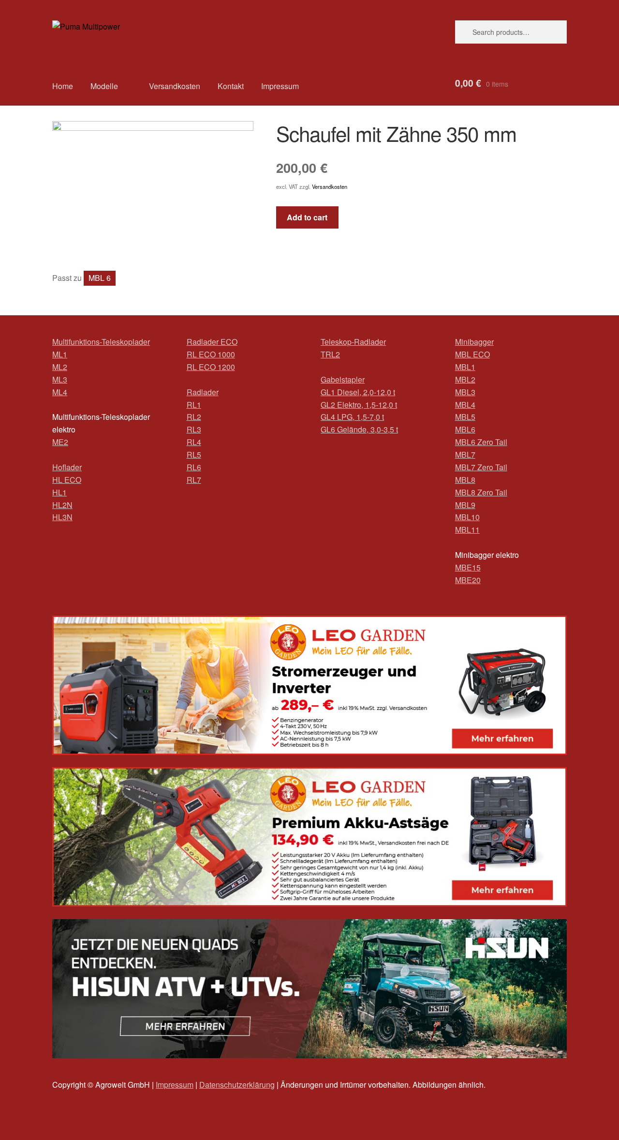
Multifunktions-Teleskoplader (101, 341)
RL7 (194, 479)
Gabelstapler (343, 379)
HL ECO (66, 479)
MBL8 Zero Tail (481, 492)
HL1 (59, 492)
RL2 (194, 416)
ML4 (59, 392)
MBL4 (465, 404)
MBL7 (465, 454)
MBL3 (465, 392)
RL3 (194, 429)
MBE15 (468, 567)
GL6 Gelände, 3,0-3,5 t (359, 429)
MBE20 (468, 579)
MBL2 (465, 379)
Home (62, 86)
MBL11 (467, 529)
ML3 (59, 379)
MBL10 (467, 517)
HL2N (62, 504)
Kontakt (231, 86)
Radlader (203, 392)
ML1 (59, 354)
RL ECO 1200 (211, 366)
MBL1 (465, 366)
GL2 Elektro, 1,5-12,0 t (359, 404)
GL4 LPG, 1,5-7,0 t (352, 416)
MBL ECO (472, 354)
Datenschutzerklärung (237, 1084)
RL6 (194, 467)
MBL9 (465, 504)
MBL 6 (99, 277)
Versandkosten (174, 86)
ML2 (59, 366)
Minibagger (474, 341)
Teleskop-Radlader (353, 341)
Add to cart (307, 217)
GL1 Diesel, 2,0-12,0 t (358, 392)
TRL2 (330, 354)
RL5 (194, 454)
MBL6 (465, 429)
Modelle (104, 86)
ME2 (60, 441)
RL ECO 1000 (211, 354)
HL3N (62, 517)
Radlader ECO (212, 341)
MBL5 (465, 416)
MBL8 (465, 479)
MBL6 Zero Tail (481, 441)
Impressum (280, 86)
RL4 (194, 441)
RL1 (194, 404)
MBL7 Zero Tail (481, 467)
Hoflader (67, 467)
